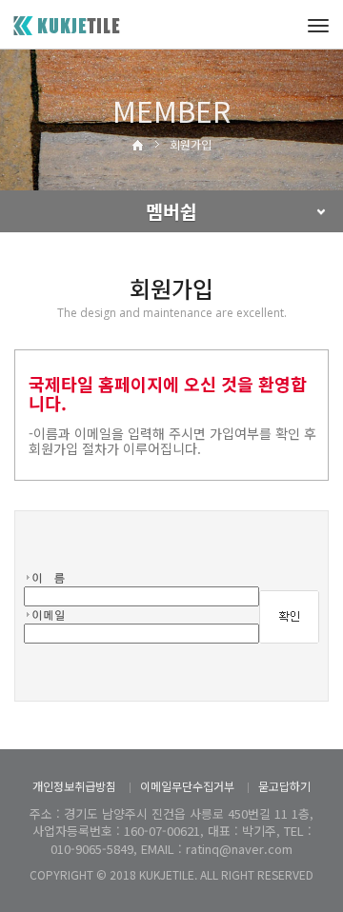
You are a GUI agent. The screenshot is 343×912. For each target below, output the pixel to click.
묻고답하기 (284, 786)
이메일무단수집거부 (187, 786)
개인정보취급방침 (74, 786)
